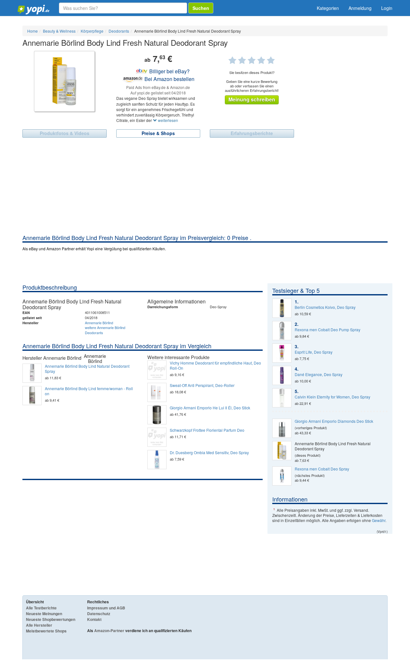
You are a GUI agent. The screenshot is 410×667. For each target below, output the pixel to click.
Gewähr (378, 520)
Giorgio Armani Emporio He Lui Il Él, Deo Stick (210, 407)
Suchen (201, 8)
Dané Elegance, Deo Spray (318, 374)
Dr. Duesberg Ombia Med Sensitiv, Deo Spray (209, 452)
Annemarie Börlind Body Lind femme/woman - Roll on (89, 391)
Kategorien (328, 8)
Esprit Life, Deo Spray (313, 352)
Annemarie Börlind (99, 322)
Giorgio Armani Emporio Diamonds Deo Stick (334, 421)
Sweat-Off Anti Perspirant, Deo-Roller (202, 385)
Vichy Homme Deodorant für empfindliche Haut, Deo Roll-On (215, 365)
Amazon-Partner (109, 630)
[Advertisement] (205, 185)
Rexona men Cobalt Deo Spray (322, 468)
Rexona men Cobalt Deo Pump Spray (327, 329)
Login (386, 8)
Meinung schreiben (251, 99)
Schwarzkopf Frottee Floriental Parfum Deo (207, 430)
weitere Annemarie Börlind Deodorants (105, 330)
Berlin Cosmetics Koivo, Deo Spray (325, 307)
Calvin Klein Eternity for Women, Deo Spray (332, 396)
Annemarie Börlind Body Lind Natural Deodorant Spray (87, 369)
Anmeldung (360, 8)
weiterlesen (167, 120)
